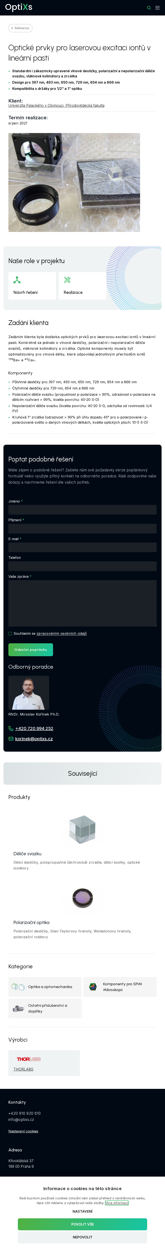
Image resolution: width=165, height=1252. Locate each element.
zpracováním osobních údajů (62, 633)
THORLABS (23, 1069)
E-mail (13, 539)
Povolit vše (82, 1224)
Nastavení (82, 1211)
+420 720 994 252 (34, 728)
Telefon (14, 557)
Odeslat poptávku (30, 650)
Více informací (116, 1203)
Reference (22, 28)
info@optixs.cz (21, 1119)
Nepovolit (82, 1237)
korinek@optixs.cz (34, 738)
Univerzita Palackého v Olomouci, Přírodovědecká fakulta (56, 106)
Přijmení (14, 520)
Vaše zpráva (18, 576)
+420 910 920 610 (24, 1113)
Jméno (14, 501)
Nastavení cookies (23, 1131)
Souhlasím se (50, 633)
